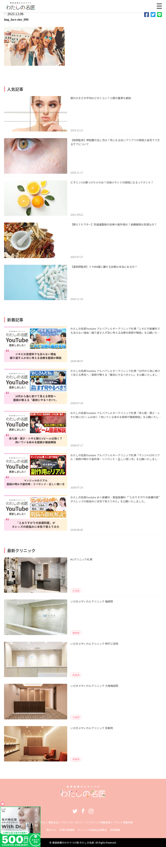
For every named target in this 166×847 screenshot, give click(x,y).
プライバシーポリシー (73, 822)
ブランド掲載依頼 (123, 822)
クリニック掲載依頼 (99, 822)
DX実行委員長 (66, 829)
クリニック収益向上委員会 (92, 829)
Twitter (74, 811)
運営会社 (53, 822)
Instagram (91, 811)
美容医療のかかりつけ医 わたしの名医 (73, 842)
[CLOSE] (159, 6)
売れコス (51, 829)
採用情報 (115, 829)
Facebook (83, 811)
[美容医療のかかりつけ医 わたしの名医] (83, 796)
